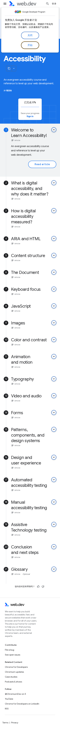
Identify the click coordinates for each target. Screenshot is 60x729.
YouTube (9, 698)
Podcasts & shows (13, 681)
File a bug (9, 649)
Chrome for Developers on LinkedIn (22, 703)
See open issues (12, 654)
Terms (5, 722)
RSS (7, 708)
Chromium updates (14, 671)
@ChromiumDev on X (15, 694)
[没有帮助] (43, 586)
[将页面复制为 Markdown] (9, 68)
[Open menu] (5, 3)
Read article (42, 164)
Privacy (14, 722)
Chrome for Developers (16, 667)
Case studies (11, 676)
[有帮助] (38, 586)
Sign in (30, 116)
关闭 (30, 35)
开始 (30, 45)
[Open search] (47, 4)
